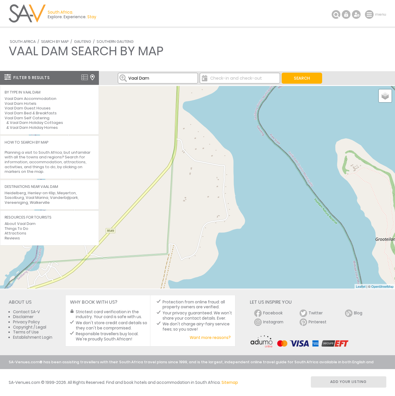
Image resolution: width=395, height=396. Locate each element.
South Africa (23, 41)
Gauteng (82, 41)
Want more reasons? (210, 337)
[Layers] (385, 95)
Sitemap (230, 382)
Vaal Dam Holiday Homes (34, 127)
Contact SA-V (26, 312)
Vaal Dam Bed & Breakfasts (31, 113)
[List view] (84, 77)
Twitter (316, 313)
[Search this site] (336, 14)
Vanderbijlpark (64, 197)
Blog (358, 313)
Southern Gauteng (115, 41)
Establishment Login (32, 337)
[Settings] (356, 14)
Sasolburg (14, 197)
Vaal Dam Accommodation (30, 98)
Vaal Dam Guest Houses (28, 108)
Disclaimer (23, 317)
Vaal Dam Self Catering (27, 118)
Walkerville (40, 202)
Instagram (273, 322)
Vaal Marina (37, 197)
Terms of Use (26, 332)
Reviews (12, 238)
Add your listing (348, 381)
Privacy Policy (26, 322)
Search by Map (55, 41)
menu (370, 14)
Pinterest (317, 322)
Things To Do (16, 228)
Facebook (273, 313)
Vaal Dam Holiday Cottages (36, 122)
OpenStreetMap (382, 286)
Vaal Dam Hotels (20, 103)
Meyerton (66, 192)
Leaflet (361, 286)
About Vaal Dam (20, 223)
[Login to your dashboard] (346, 14)
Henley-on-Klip (42, 192)
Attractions (15, 233)
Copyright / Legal (29, 327)
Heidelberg (15, 192)
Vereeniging (16, 202)
